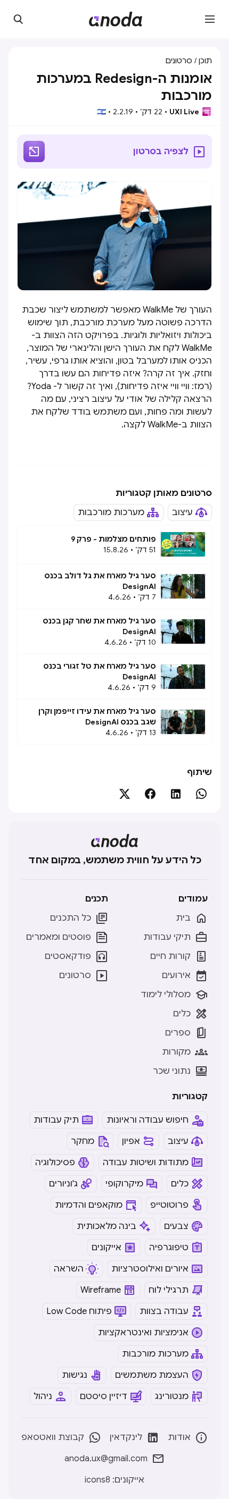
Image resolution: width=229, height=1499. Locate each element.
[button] (209, 19)
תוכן (205, 60)
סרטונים (179, 60)
